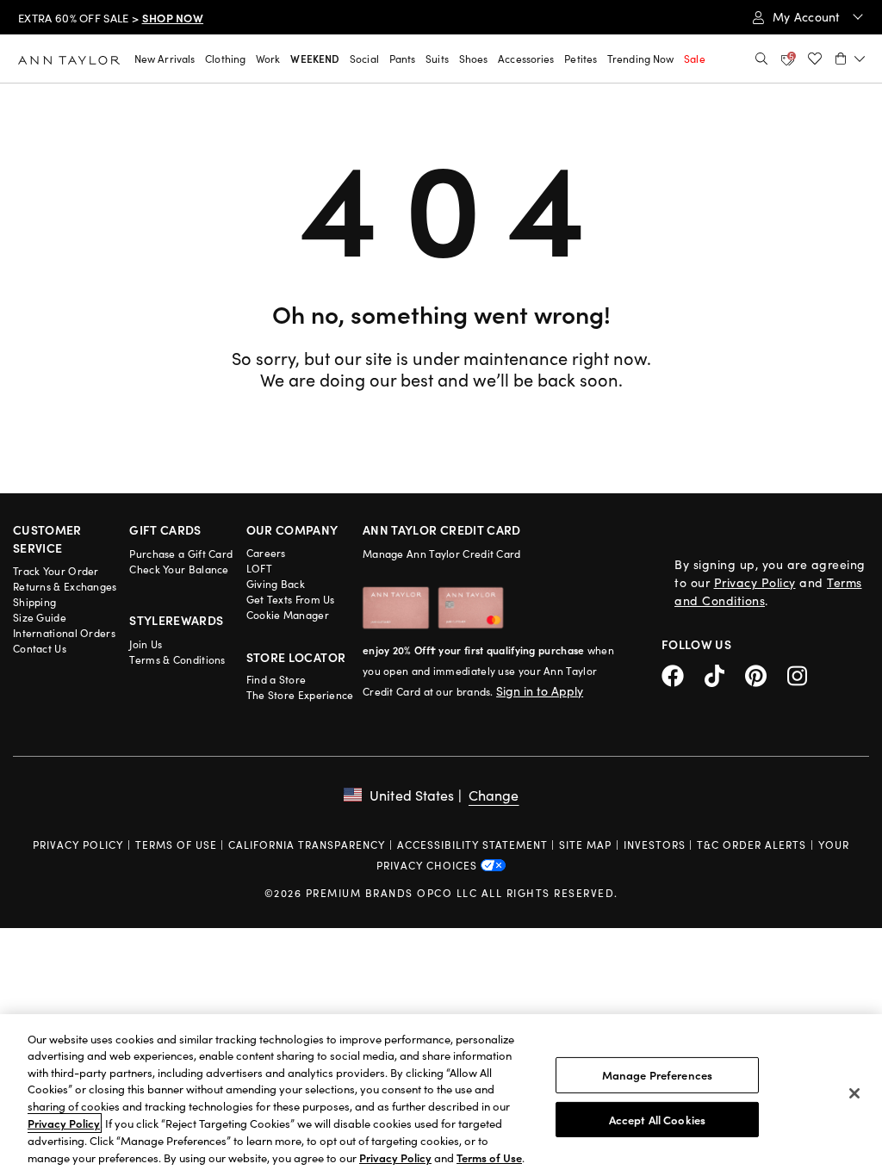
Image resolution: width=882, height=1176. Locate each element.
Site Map (585, 844)
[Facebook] (683, 674)
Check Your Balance (178, 569)
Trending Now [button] (640, 58)
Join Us (145, 644)
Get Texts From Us (290, 599)
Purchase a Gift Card (181, 553)
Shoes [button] (473, 58)
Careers (266, 553)
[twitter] (725, 674)
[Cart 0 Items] (850, 58)
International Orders (64, 633)
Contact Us (39, 648)
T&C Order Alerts (751, 844)
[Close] (854, 1093)
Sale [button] (694, 58)
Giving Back (275, 584)
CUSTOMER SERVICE (47, 538)
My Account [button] (808, 17)
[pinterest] (766, 674)
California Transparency (306, 844)
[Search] (761, 59)
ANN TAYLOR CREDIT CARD (442, 529)
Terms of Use (176, 844)
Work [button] (268, 58)
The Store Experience (300, 695)
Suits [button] (437, 58)
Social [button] (364, 58)
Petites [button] (580, 58)
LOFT (259, 568)
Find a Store (276, 679)
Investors (655, 844)
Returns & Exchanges (65, 586)
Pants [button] (402, 58)
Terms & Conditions (177, 659)
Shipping (34, 602)
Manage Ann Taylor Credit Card (442, 553)
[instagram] (803, 674)
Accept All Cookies (657, 1119)
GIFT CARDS (165, 529)
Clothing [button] (225, 58)
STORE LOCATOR (296, 656)
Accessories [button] (526, 58)
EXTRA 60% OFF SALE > (110, 18)
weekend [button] (314, 58)
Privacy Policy (755, 582)
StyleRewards (176, 619)
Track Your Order (56, 571)
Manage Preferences (657, 1075)
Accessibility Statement (472, 844)
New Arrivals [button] (164, 58)
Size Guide (39, 617)
